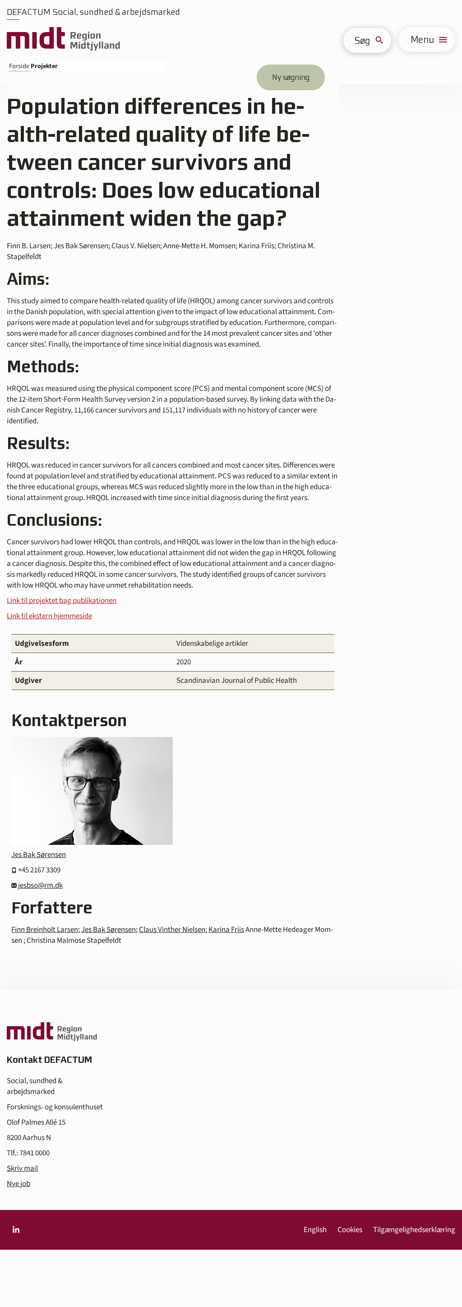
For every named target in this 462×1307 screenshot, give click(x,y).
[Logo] (63, 39)
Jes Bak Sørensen (38, 854)
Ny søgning (291, 77)
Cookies (349, 1229)
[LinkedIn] (16, 1230)
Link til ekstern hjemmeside (49, 616)
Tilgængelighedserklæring (414, 1229)
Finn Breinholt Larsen (44, 929)
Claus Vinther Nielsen (172, 929)
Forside (19, 66)
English (315, 1229)
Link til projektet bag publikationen (61, 600)
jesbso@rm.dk (40, 885)
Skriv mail (22, 1168)
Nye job (18, 1183)
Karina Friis (226, 929)
